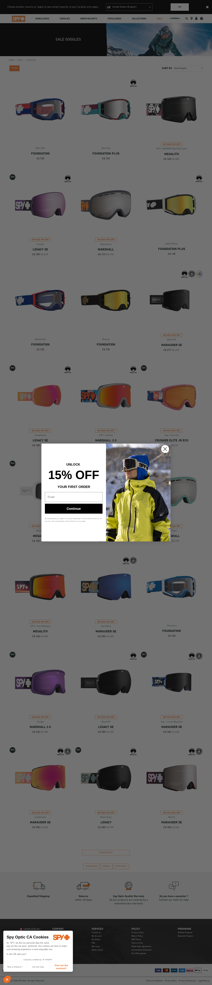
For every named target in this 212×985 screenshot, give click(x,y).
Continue (74, 508)
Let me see (38, 966)
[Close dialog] (165, 449)
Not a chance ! (15, 966)
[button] (7, 979)
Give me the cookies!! (61, 967)
